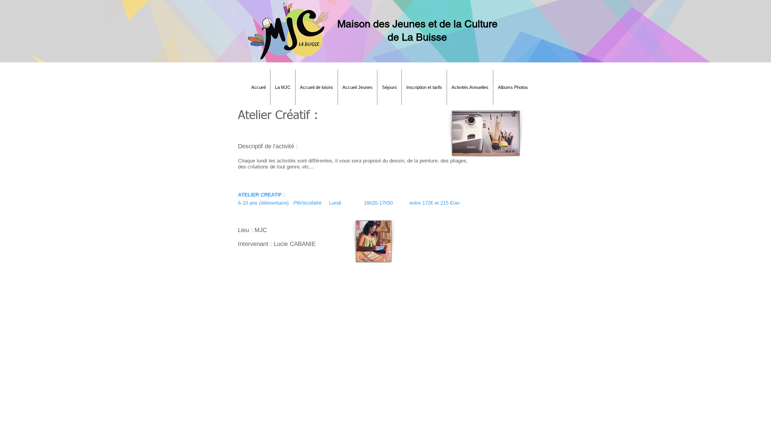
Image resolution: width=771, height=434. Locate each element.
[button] (282, 87)
